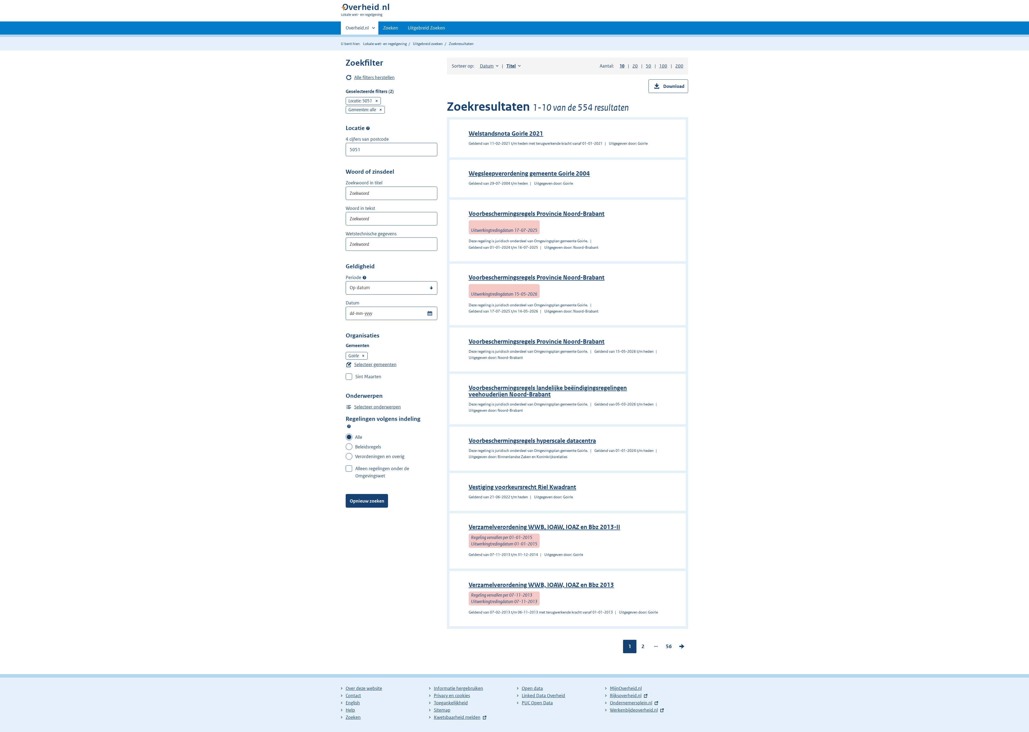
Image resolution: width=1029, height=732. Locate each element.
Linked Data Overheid (543, 695)
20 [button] (635, 66)
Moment (364, 277)
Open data (532, 688)
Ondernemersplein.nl (631, 703)
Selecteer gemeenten (375, 364)
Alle (358, 437)
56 (669, 647)
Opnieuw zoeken (367, 501)
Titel (513, 66)
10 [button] (622, 66)
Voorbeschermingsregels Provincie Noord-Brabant (537, 213)
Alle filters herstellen (374, 77)
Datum (352, 302)
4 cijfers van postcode (367, 139)
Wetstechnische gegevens (371, 233)
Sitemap (442, 710)
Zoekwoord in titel (364, 182)
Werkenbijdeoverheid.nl (634, 710)
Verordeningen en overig (379, 456)
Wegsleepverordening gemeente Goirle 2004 (529, 173)
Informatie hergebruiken (458, 688)
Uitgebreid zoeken (428, 43)
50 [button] (648, 66)
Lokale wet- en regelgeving (385, 43)
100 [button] (663, 66)
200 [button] (679, 66)
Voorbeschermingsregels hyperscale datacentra (532, 440)
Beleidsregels (368, 447)
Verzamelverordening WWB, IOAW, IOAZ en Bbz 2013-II (544, 527)
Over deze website (364, 688)
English (353, 703)
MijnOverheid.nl (626, 688)
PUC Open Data (537, 703)
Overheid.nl (357, 30)
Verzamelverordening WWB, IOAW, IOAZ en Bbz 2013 (541, 585)
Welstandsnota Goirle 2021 (506, 133)
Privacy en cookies (452, 695)
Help (350, 710)
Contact (353, 695)
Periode (353, 277)
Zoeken (390, 28)
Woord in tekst (360, 208)
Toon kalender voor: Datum (430, 313)
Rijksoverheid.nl (626, 695)
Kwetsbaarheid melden (457, 717)
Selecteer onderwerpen (377, 407)
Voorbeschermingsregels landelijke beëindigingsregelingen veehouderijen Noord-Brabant (548, 391)
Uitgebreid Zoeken (426, 28)
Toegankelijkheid (451, 703)
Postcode (368, 128)
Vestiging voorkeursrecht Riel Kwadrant (522, 487)
